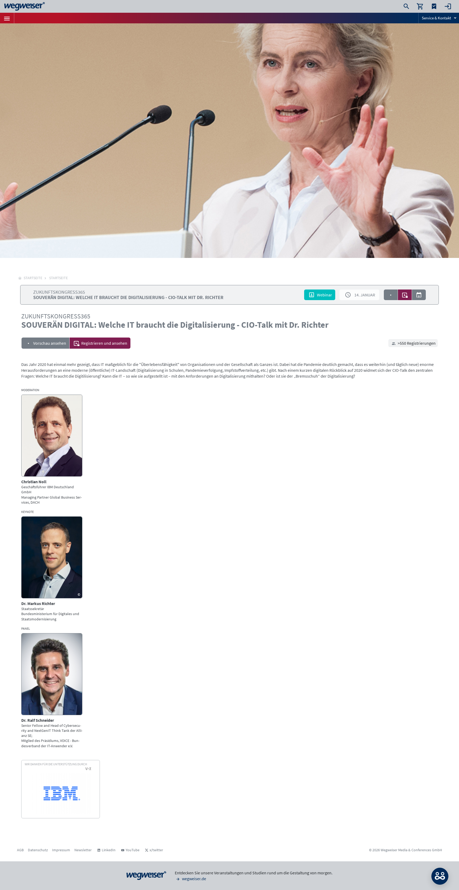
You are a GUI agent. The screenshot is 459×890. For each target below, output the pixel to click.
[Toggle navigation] (7, 18)
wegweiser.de (193, 878)
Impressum (61, 850)
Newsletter (83, 850)
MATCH (439, 876)
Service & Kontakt (436, 17)
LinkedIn (109, 850)
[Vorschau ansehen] (391, 295)
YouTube (132, 850)
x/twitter (156, 850)
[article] (51, 450)
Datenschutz (38, 850)
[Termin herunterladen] (419, 295)
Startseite (58, 277)
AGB (20, 850)
